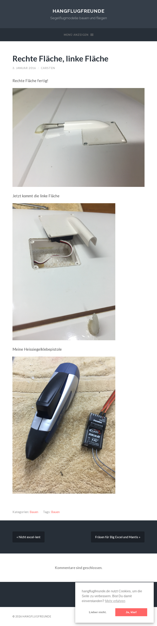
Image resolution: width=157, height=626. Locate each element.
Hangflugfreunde (78, 11)
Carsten (48, 68)
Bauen (34, 512)
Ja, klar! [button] (131, 612)
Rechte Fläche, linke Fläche (60, 58)
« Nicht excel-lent (28, 537)
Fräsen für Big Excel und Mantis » (117, 537)
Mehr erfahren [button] (115, 601)
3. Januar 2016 (24, 68)
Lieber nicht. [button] (98, 612)
